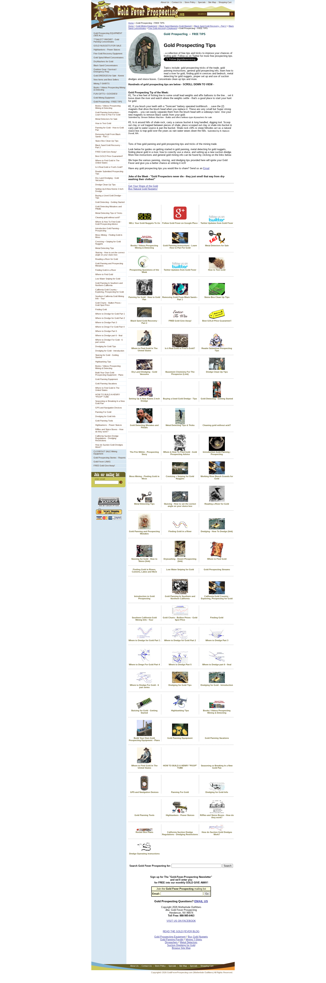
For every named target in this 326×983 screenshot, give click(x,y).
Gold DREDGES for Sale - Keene (109, 75)
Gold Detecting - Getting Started (110, 202)
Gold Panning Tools (104, 421)
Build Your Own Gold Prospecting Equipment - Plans (109, 373)
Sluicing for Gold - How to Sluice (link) (144, 560)
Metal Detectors (188, 942)
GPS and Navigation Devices (108, 408)
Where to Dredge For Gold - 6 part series (109, 341)
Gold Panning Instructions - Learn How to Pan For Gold (107, 113)
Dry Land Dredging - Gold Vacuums (107, 179)
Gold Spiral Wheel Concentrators (109, 57)
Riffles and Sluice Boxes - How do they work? (109, 430)
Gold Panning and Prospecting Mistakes (109, 264)
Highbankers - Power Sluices (107, 49)
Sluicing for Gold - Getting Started (107, 356)
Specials (202, 2)
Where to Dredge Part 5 (106, 331)
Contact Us (177, 2)
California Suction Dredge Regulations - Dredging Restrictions (106, 438)
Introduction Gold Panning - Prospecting (107, 229)
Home (131, 23)
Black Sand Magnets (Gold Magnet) (175, 26)
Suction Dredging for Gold (181, 945)
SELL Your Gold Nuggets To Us (144, 223)
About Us (165, 2)
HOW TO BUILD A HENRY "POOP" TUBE (107, 395)
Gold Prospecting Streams (217, 569)
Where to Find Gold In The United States (107, 161)
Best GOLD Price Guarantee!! (109, 156)
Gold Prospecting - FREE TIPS (108, 102)
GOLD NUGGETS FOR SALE (107, 46)
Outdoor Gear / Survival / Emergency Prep (105, 70)
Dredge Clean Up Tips (105, 184)
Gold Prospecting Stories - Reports (110, 458)
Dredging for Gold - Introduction (109, 351)
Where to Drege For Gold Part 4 (110, 327)
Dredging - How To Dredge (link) (217, 531)
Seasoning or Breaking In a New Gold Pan (110, 402)
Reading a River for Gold (106, 259)
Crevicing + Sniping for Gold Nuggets (108, 242)
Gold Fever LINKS (102, 461)
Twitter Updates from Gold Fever (217, 223)
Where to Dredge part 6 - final (108, 335)
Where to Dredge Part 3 (106, 322)
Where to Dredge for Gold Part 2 (110, 318)
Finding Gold (101, 309)
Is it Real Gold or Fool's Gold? (109, 167)
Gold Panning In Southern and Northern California (109, 284)
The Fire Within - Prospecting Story (144, 453)
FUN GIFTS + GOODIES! (105, 94)
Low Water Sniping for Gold (107, 279)
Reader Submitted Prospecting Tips (109, 172)
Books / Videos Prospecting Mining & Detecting (109, 88)
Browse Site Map (181, 948)
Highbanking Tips (103, 362)
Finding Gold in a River (105, 270)
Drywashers (171, 942)
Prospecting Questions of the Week (144, 271)
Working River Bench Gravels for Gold (217, 477)
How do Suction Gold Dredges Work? (109, 446)
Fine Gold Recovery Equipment (108, 53)
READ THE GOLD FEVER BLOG (181, 931)
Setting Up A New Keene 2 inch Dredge (109, 190)
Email (206, 168)
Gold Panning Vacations (106, 383)
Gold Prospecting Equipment (170, 936)
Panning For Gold (103, 412)
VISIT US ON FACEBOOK (181, 920)
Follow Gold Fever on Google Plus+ (180, 223)
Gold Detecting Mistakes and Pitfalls (108, 207)
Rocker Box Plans (144, 832)
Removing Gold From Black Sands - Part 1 (108, 135)
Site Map (212, 2)
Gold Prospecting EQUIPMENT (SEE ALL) (108, 34)
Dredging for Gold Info (105, 416)
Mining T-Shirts (194, 939)
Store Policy (190, 2)
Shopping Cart (224, 2)
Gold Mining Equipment (104, 98)
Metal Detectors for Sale (106, 119)
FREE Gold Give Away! (106, 152)
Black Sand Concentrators (106, 65)
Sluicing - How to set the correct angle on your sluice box (110, 253)
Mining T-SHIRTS (101, 83)
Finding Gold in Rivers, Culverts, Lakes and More (144, 570)
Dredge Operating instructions (144, 854)
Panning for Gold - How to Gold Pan (109, 129)
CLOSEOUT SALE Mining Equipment (105, 452)
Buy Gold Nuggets (198, 936)
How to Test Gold (103, 123)
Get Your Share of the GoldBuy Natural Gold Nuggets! (143, 187)
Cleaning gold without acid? (107, 217)
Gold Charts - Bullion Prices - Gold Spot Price (108, 304)
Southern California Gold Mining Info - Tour (109, 297)
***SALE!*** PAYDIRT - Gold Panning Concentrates (106, 40)
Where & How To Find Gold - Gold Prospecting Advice (108, 223)
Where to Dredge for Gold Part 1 (110, 314)
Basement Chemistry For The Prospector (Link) (180, 373)
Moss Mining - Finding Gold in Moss (108, 236)
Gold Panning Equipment (106, 379)
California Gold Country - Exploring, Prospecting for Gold (109, 291)
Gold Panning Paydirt (171, 939)
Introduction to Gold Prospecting (144, 597)
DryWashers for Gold (103, 61)
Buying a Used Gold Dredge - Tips (108, 196)
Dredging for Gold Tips (105, 346)
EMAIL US (201, 901)
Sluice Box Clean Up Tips (106, 141)
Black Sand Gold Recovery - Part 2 (108, 146)
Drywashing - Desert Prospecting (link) (180, 560)
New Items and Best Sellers (106, 79)
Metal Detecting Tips (104, 248)
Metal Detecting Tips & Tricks (108, 213)
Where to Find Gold (104, 274)
